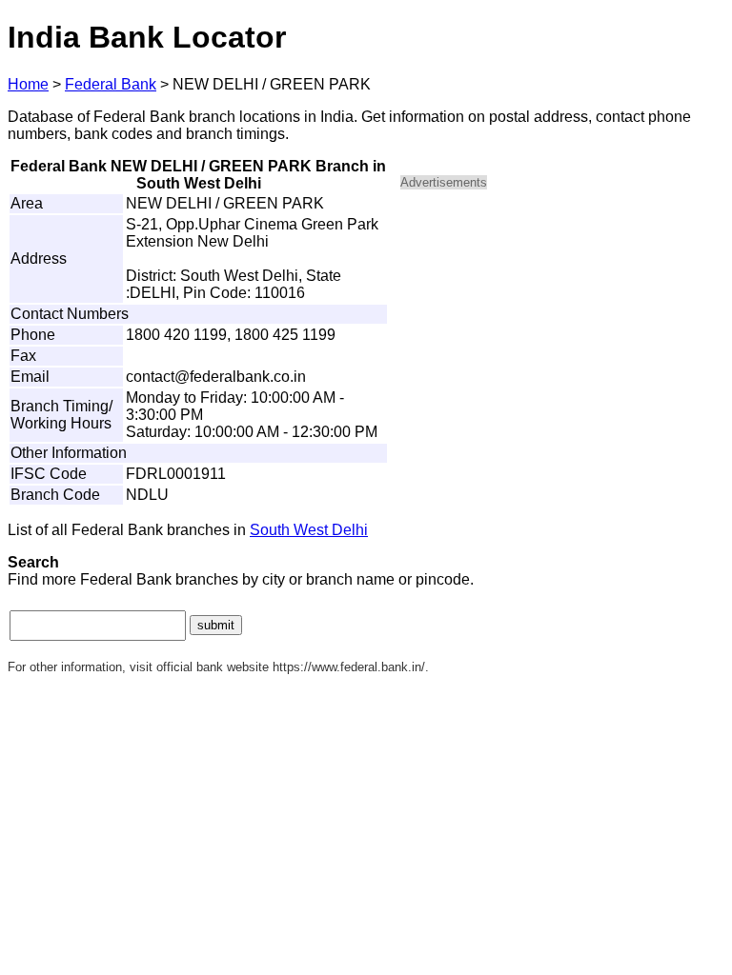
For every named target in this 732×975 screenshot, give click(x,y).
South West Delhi (309, 530)
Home (28, 84)
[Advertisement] (562, 339)
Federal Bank (110, 84)
